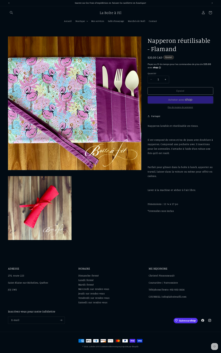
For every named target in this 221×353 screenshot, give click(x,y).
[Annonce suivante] (212, 3)
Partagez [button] (155, 116)
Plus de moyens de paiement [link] (180, 107)
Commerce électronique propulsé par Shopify (119, 346)
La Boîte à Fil (94, 346)
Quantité (152, 73)
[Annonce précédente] (9, 3)
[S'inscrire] (61, 320)
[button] (11, 12)
